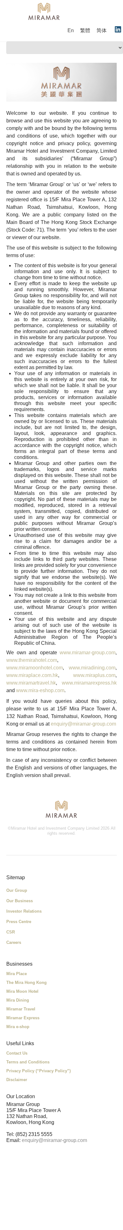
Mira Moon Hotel (22, 991)
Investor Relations (24, 911)
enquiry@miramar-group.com (83, 724)
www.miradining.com (92, 667)
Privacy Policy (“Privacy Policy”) (38, 1070)
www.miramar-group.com (87, 652)
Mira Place (16, 973)
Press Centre (18, 921)
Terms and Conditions (28, 1062)
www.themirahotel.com (31, 660)
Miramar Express (22, 1017)
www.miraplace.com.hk (32, 675)
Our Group (16, 890)
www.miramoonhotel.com (34, 667)
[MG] (61, 809)
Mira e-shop (17, 1026)
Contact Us (16, 1053)
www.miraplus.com (94, 675)
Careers (13, 942)
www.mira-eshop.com (40, 690)
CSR (10, 932)
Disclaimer (16, 1079)
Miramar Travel (20, 1009)
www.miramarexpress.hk (89, 683)
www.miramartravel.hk (31, 683)
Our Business (19, 900)
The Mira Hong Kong (26, 982)
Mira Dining (17, 1000)
